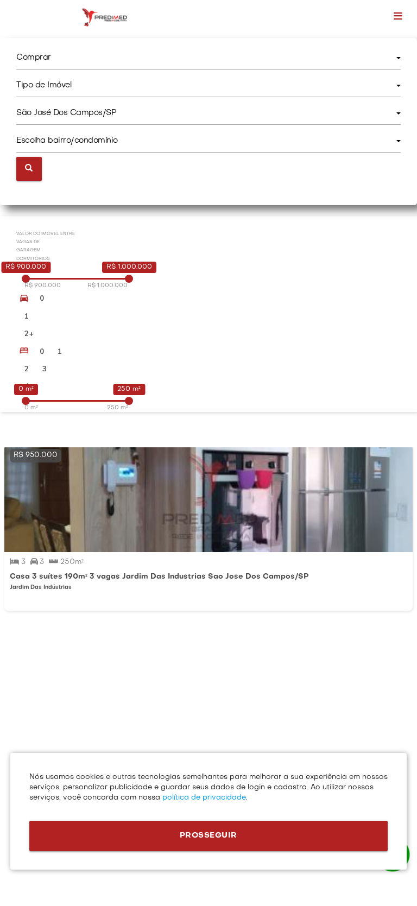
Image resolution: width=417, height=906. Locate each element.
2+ (29, 334)
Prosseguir (208, 835)
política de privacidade (203, 797)
